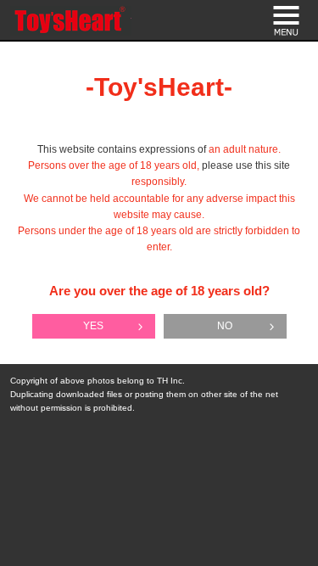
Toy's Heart (70, 21)
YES (93, 326)
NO (224, 326)
